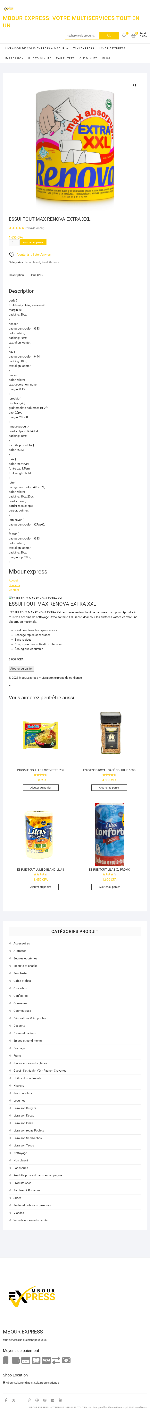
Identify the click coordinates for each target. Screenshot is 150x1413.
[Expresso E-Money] (25, 1360)
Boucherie (20, 973)
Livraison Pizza (23, 1123)
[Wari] (56, 1360)
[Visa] (46, 1360)
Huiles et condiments (27, 1078)
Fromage (19, 1048)
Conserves (20, 1003)
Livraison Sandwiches (27, 1138)
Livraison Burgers (24, 1108)
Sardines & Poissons (26, 1190)
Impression (14, 58)
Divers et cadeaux (25, 1033)
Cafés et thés (22, 981)
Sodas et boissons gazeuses (32, 1205)
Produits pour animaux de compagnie (37, 1175)
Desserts (19, 1025)
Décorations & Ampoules (29, 1018)
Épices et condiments (27, 1040)
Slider (17, 1198)
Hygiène (18, 1085)
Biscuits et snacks (25, 966)
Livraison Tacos (23, 1145)
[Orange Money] (6, 1360)
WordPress (141, 1407)
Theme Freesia (116, 1407)
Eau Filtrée (65, 58)
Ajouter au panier (33, 242)
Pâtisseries (20, 1168)
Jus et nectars (22, 1093)
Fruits (17, 1055)
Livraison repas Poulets (28, 1130)
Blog (106, 58)
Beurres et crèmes (25, 958)
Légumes (19, 1100)
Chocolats (20, 988)
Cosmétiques (22, 1011)
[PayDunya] (66, 1360)
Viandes (18, 1213)
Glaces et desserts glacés (30, 1063)
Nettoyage (20, 1153)
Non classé (32, 262)
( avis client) (35, 228)
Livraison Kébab (23, 1115)
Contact (14, 590)
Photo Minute (39, 58)
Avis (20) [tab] (36, 275)
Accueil (14, 580)
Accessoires (21, 943)
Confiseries (20, 996)
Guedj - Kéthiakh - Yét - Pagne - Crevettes (39, 1070)
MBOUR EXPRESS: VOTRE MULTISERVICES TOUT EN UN (71, 22)
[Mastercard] (36, 1360)
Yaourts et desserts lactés (30, 1220)
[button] (134, 85)
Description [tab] (16, 275)
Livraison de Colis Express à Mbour (35, 48)
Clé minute (88, 58)
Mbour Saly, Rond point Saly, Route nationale (32, 1382)
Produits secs (51, 262)
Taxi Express (83, 48)
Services (14, 585)
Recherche (109, 35)
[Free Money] (16, 1360)
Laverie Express (112, 48)
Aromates (19, 951)
